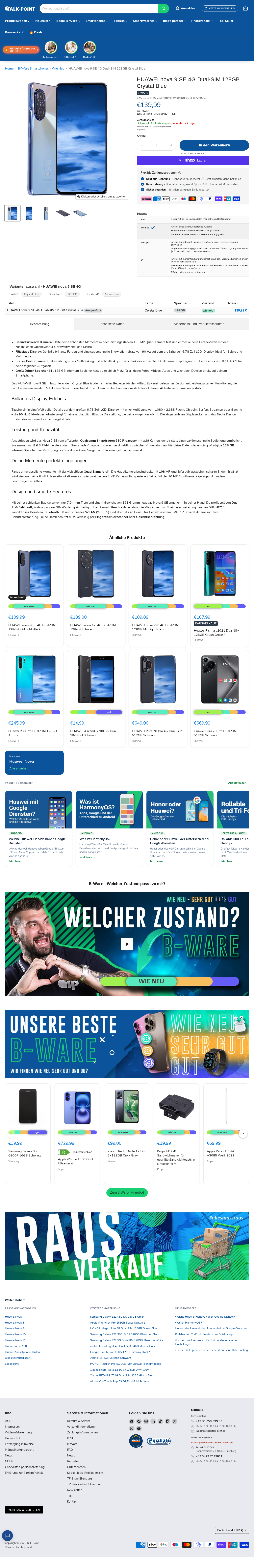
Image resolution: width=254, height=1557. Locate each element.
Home (9, 68)
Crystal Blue (31, 294)
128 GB (72, 294)
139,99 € (241, 310)
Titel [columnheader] (10, 303)
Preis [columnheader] (232, 303)
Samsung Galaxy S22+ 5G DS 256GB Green (117, 1317)
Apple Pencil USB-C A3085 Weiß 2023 (221, 1153)
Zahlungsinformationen (82, 1432)
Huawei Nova (13, 1317)
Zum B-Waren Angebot (127, 1192)
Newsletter (74, 1490)
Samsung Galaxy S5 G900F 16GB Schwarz (24, 1153)
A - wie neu (112, 294)
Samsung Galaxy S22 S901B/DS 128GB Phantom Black (124, 1334)
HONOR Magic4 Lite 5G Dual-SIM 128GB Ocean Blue (123, 1328)
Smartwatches (144, 21)
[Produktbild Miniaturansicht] (12, 213)
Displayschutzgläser (17, 1358)
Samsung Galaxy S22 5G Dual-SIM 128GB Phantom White (126, 1340)
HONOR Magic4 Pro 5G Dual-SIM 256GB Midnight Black (125, 1364)
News (9, 1455)
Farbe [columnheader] (149, 303)
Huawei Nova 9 (14, 1328)
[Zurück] (11, 1133)
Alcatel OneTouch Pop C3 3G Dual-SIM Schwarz (120, 1381)
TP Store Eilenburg (79, 1479)
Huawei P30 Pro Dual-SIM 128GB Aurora (32, 733)
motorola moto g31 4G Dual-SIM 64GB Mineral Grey (122, 1346)
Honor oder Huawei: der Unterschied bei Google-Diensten (211, 1328)
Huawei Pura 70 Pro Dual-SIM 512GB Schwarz (215, 733)
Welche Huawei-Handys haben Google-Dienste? (205, 1317)
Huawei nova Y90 (16, 1346)
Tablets (119, 21)
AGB (8, 1421)
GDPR (9, 1461)
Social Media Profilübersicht (85, 1473)
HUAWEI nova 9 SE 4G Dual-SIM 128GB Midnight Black (32, 627)
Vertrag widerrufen (24, 1509)
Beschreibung (39, 324)
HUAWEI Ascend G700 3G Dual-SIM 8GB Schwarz (94, 733)
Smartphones (96, 21)
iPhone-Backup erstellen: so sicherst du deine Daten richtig (211, 1350)
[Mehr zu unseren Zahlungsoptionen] (179, 172)
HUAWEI (13, 635)
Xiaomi (111, 1161)
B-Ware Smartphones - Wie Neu (41, 68)
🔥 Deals (35, 32)
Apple (61, 1169)
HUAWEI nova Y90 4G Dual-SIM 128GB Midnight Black (155, 627)
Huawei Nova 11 (15, 1340)
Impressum (12, 1427)
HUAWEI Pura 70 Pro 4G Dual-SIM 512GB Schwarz (157, 733)
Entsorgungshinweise (19, 1444)
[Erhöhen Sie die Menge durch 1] (171, 145)
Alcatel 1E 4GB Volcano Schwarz (110, 1358)
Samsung (13, 1161)
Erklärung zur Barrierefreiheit (24, 1473)
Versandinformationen (81, 1427)
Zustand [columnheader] (208, 303)
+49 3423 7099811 (209, 1456)
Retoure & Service (78, 1421)
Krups (160, 1169)
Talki (70, 1496)
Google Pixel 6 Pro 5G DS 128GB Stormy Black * (120, 1352)
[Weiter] (243, 1133)
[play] (127, 944)
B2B (70, 1438)
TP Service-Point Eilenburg (85, 1484)
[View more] (127, 1044)
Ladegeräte (12, 1364)
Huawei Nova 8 (14, 1323)
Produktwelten (16, 21)
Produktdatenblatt (81, 1152)
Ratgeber (73, 1461)
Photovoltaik (201, 21)
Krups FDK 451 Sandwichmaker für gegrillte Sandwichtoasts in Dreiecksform (176, 1157)
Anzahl (141, 136)
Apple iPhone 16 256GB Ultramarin (75, 1161)
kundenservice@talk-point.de (210, 1430)
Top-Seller (225, 21)
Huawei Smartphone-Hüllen (22, 1352)
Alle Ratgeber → (238, 783)
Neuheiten (42, 21)
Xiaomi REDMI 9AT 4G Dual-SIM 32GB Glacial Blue (121, 1375)
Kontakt (72, 1502)
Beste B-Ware (67, 21)
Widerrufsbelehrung (18, 1432)
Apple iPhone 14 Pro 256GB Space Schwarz (117, 1323)
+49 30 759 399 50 (209, 1421)
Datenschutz (13, 1438)
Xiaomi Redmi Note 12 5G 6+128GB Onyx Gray (126, 1153)
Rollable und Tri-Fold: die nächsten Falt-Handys (204, 1334)
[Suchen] (163, 8)
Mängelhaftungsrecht (19, 1450)
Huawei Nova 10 (15, 1334)
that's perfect (173, 21)
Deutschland (230, 1530)
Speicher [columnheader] (181, 303)
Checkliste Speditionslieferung (25, 1467)
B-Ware (72, 1444)
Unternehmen (76, 1467)
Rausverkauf (14, 32)
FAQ (70, 1450)
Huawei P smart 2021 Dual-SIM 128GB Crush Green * (216, 632)
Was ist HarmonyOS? (188, 1323)
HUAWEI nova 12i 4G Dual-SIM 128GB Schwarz (93, 627)
